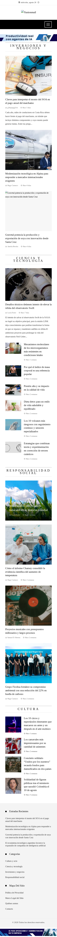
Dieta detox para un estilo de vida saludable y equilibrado (37, 405)
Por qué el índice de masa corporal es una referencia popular (37, 371)
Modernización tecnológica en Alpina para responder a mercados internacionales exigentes (26, 177)
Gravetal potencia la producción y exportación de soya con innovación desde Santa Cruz (26, 238)
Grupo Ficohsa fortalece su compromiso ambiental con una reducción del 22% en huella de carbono (26, 690)
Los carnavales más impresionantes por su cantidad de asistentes (35, 743)
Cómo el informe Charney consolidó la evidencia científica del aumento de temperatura (25, 572)
